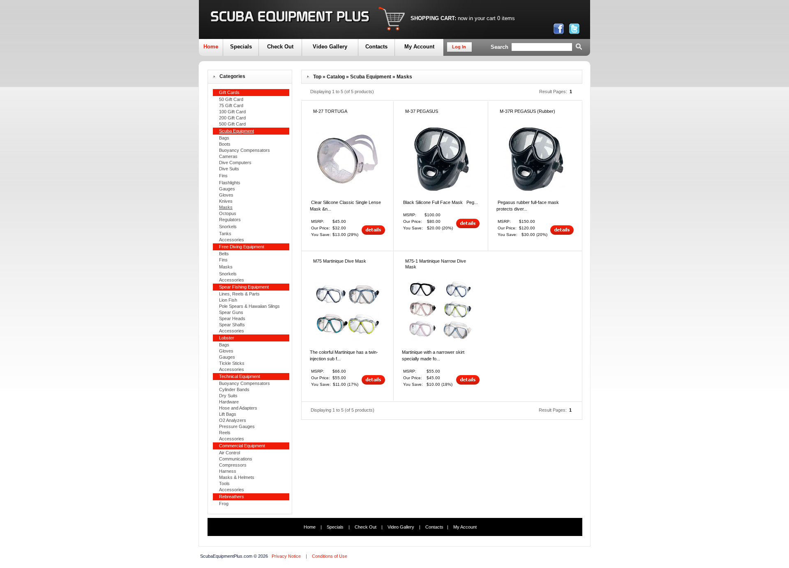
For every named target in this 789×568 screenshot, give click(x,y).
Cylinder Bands (234, 389)
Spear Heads (232, 318)
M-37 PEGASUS (421, 111)
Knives (226, 201)
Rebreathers (231, 496)
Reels (225, 432)
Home (210, 47)
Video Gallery (330, 47)
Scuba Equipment (370, 77)
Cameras (228, 156)
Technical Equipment (239, 376)
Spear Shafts (232, 324)
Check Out (280, 47)
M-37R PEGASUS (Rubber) (527, 111)
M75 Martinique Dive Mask (339, 261)
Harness (227, 471)
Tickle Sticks (232, 363)
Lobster (226, 337)
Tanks (225, 233)
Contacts (376, 47)
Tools (224, 483)
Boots (225, 144)
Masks (226, 266)
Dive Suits (229, 168)
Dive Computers (235, 162)
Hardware (229, 401)
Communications (235, 458)
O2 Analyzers (232, 420)
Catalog (336, 77)
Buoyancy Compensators (244, 150)
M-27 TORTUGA (330, 111)
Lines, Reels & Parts (239, 293)
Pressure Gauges (237, 426)
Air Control (229, 452)
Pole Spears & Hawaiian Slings (249, 306)
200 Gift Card (232, 117)
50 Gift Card (231, 99)
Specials (241, 47)
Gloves (226, 194)
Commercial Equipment (242, 445)
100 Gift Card (232, 111)
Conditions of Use (329, 556)
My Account (419, 47)
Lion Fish (228, 300)
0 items (506, 18)
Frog (223, 503)
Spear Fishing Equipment (244, 286)
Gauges (227, 188)
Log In (459, 46)
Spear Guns (231, 312)
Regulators (230, 219)
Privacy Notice (286, 556)
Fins (223, 175)
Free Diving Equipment (241, 246)
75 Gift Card (231, 105)
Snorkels (228, 226)
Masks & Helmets (236, 477)
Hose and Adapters (238, 407)
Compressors (233, 465)
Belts (224, 253)
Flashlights (229, 182)
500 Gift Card (232, 123)
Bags (224, 137)
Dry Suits (228, 395)
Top (317, 77)
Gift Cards (229, 92)
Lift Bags (227, 414)
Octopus (227, 213)
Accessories (231, 239)
